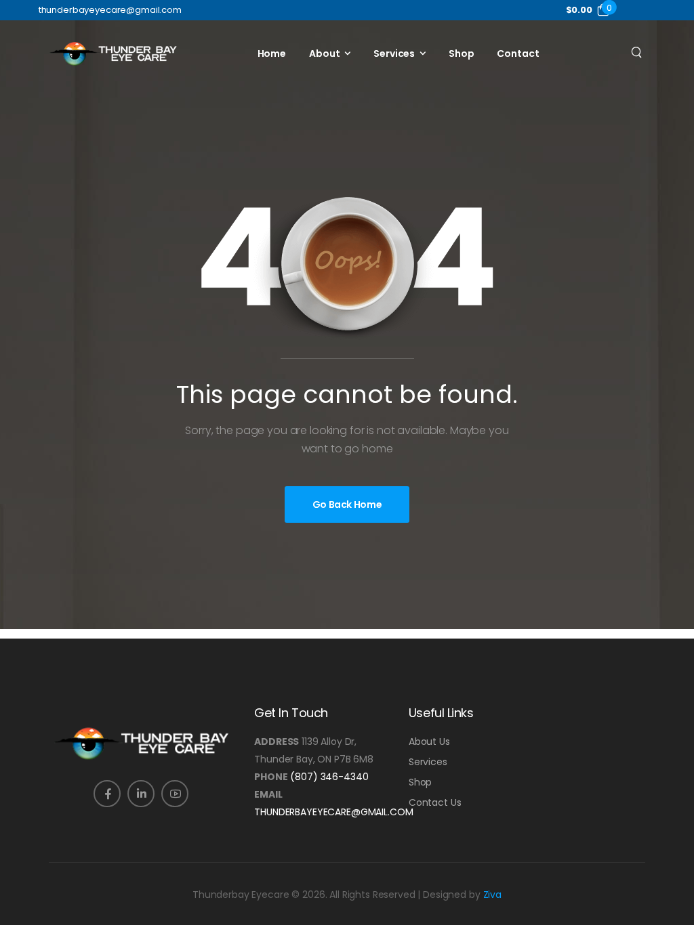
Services (394, 53)
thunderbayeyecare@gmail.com (333, 812)
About (324, 53)
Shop (461, 53)
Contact (518, 53)
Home (272, 53)
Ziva (492, 894)
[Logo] (113, 53)
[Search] (638, 51)
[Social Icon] (107, 793)
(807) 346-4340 (329, 776)
